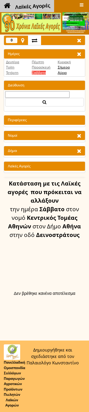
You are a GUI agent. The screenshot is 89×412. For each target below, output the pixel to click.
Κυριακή (64, 62)
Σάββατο (39, 73)
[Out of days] (34, 40)
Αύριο (62, 73)
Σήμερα (64, 67)
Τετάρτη (12, 73)
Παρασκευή (41, 67)
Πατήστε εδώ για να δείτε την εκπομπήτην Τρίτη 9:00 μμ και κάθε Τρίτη (75, 31)
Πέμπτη (38, 62)
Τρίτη (10, 67)
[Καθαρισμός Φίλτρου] (79, 54)
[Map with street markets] (22, 40)
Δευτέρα (12, 62)
